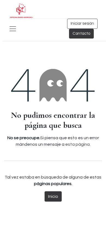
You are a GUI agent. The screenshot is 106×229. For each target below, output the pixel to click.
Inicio (53, 196)
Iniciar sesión (82, 23)
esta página (77, 144)
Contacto (81, 33)
